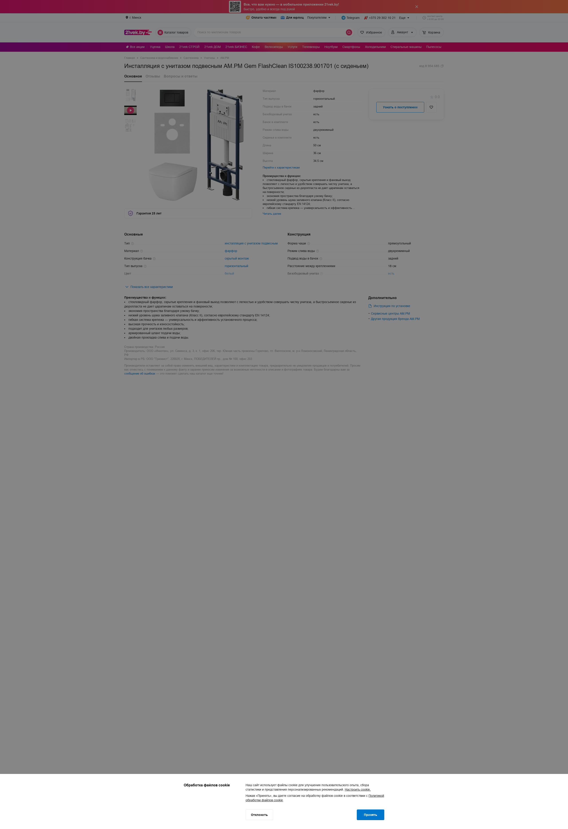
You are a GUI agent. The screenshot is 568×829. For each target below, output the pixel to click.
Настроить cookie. (358, 789)
